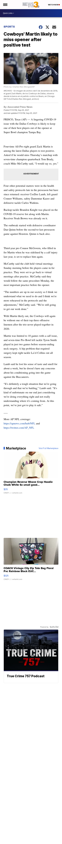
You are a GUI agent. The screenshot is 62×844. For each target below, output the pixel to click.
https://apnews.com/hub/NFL (19, 423)
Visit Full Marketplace (48, 448)
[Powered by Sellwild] (54, 627)
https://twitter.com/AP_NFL (19, 427)
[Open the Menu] (5, 4)
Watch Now (53, 5)
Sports (9, 26)
